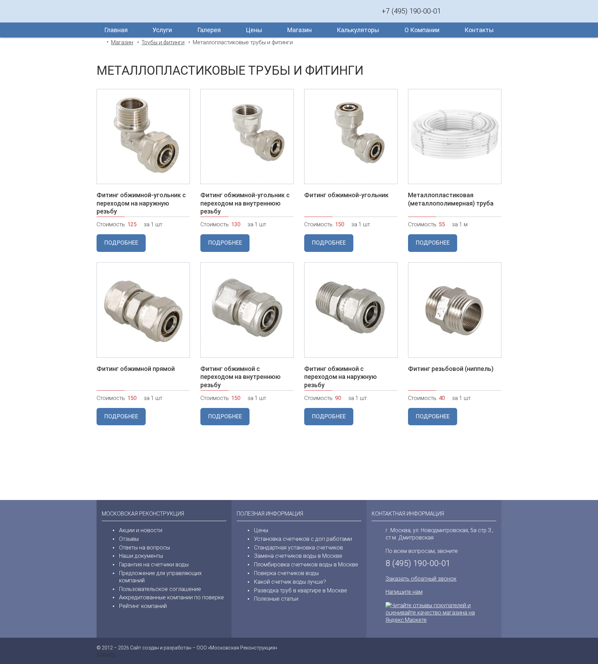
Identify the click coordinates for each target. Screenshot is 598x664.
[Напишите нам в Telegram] (481, 11)
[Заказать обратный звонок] (453, 11)
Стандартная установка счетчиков (298, 547)
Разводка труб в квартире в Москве (300, 590)
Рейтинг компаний (143, 606)
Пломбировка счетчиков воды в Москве (306, 564)
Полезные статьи (276, 598)
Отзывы (129, 539)
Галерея (209, 30)
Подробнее (121, 242)
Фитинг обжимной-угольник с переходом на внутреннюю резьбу (245, 203)
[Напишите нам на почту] (494, 11)
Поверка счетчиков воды (286, 573)
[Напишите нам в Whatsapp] (467, 11)
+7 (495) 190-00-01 (411, 11)
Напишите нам (404, 592)
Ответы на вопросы (144, 547)
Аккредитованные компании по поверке (171, 597)
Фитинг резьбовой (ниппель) (450, 368)
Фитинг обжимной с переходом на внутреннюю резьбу (240, 377)
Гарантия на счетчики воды (154, 564)
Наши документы (141, 556)
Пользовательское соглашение (160, 589)
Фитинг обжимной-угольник (346, 195)
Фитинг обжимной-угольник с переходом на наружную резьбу (141, 203)
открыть (106, 654)
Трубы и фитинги (163, 42)
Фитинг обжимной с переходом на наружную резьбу (340, 377)
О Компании (422, 30)
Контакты (479, 30)
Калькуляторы (358, 30)
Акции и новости (140, 530)
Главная (116, 30)
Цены (254, 30)
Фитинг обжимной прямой (136, 368)
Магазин (299, 30)
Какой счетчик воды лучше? (290, 582)
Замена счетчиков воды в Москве (298, 556)
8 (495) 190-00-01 (418, 563)
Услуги (162, 30)
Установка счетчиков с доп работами (303, 539)
